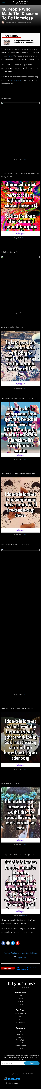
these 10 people (17, 80)
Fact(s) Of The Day (20, 1014)
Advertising (20, 1034)
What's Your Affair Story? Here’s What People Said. (28, 968)
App (20, 1019)
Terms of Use (20, 1043)
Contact (20, 1037)
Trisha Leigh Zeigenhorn (11, 22)
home (10, 56)
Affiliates (20, 1049)
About (20, 1031)
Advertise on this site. (12, 1083)
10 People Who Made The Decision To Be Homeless (23, 41)
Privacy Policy (20, 1040)
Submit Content (20, 1046)
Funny (20, 999)
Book (20, 1016)
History (20, 1004)
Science (20, 1001)
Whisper (24, 159)
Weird (21, 996)
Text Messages (20, 1022)
